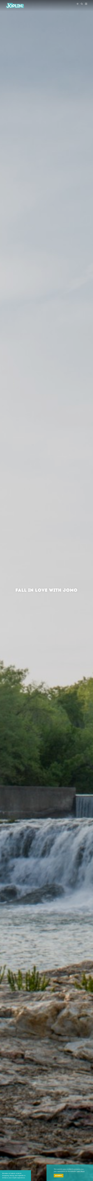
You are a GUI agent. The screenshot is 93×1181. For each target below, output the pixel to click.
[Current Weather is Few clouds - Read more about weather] (78, 4)
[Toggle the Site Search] (82, 4)
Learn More (81, 1171)
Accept (58, 1175)
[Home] (15, 5)
